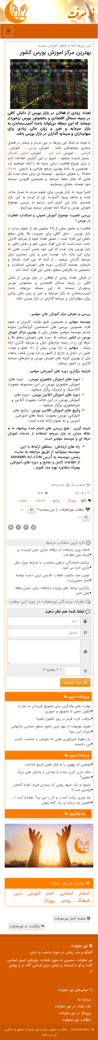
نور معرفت (81, 17)
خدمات (40, 500)
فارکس (85, 153)
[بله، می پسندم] (31, 510)
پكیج (56, 500)
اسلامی (66, 893)
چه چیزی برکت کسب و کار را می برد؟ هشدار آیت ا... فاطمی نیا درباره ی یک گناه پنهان (51, 800)
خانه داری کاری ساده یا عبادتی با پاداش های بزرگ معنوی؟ (54, 775)
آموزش (33, 893)
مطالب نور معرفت (76, 1020)
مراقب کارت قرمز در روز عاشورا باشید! (63, 718)
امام (50, 893)
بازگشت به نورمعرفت (25, 926)
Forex (12, 168)
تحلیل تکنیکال (18, 153)
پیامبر (66, 900)
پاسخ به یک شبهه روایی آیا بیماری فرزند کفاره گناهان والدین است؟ (52, 787)
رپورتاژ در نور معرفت (75, 1013)
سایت (22, 500)
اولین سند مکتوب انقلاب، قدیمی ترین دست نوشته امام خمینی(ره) (52, 578)
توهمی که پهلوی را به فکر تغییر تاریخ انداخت (58, 764)
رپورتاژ (72, 500)
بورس (32, 147)
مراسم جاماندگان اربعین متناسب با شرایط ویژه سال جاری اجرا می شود (51, 565)
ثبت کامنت (73, 682)
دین (17, 893)
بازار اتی (55, 153)
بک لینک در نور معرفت (73, 1006)
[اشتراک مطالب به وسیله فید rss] (11, 527)
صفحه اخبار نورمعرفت (70, 918)
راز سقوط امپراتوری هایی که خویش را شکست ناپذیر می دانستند (53, 742)
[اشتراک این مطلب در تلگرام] (33, 527)
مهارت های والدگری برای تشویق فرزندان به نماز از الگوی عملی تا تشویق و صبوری (54, 709)
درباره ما (84, 999)
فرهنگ (83, 900)
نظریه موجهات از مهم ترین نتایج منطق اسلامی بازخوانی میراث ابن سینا (51, 729)
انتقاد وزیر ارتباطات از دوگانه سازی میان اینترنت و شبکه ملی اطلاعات (53, 552)
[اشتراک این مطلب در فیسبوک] (26, 527)
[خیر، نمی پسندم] (86, 517)
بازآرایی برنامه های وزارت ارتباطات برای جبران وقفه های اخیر (52, 591)
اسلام (84, 893)
